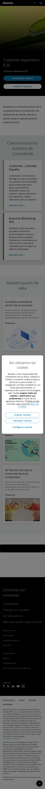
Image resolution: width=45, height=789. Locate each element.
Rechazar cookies (23, 420)
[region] (22, 394)
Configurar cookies (22, 427)
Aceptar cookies (22, 415)
